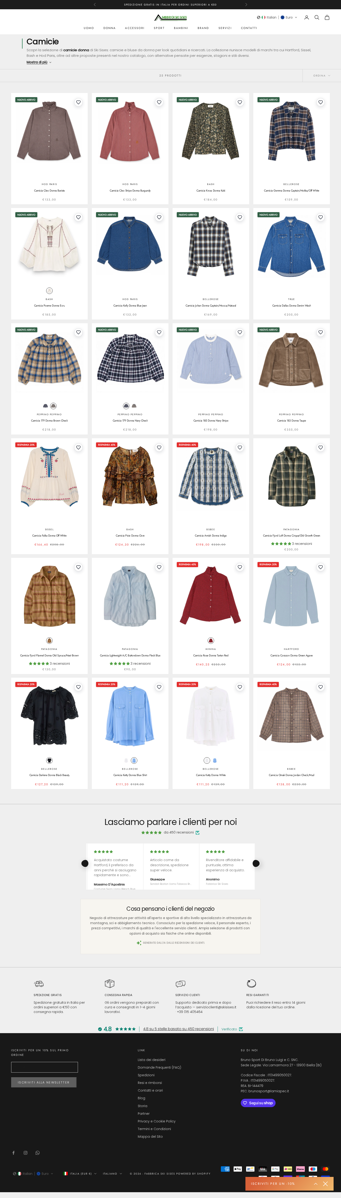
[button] (277, 17)
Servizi (225, 28)
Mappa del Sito (150, 1136)
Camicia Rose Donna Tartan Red (210, 655)
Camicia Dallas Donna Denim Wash (291, 305)
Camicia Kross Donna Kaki (210, 190)
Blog (141, 1098)
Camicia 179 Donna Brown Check (49, 421)
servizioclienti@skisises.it (216, 1007)
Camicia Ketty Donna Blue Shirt (130, 775)
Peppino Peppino (49, 414)
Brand (203, 28)
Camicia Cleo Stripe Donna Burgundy (130, 190)
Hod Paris (49, 184)
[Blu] (45, 406)
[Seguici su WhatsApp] (37, 1152)
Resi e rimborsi (150, 1082)
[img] (151, 832)
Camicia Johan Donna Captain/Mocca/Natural (211, 305)
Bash (211, 184)
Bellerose (291, 184)
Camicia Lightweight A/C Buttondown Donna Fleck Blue (130, 655)
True (291, 299)
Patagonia (291, 529)
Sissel (49, 529)
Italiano (110, 1174)
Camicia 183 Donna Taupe (291, 421)
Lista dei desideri (151, 1059)
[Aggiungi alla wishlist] (78, 102)
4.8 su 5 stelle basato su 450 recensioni (178, 1029)
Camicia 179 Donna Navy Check (130, 421)
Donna (109, 28)
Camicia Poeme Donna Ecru (49, 305)
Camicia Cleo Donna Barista (49, 190)
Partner (144, 1113)
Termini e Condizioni (154, 1129)
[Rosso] (211, 640)
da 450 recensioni (179, 832)
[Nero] (49, 760)
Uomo (89, 28)
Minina (211, 649)
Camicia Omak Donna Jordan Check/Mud (291, 775)
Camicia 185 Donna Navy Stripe (210, 421)
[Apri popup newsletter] (315, 1183)
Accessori (134, 28)
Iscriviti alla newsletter (44, 1082)
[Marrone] (53, 406)
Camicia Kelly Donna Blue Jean (130, 305)
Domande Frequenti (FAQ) (159, 1067)
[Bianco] (126, 760)
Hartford (291, 649)
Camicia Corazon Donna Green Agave (291, 655)
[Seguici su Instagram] (25, 1152)
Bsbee (210, 529)
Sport (159, 28)
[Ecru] (49, 291)
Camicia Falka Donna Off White (49, 536)
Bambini (181, 28)
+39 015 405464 (190, 1012)
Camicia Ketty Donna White (211, 775)
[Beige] (49, 640)
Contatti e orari (150, 1090)
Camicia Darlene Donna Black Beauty (49, 775)
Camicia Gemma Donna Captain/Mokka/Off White (291, 190)
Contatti (249, 28)
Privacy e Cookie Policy (157, 1121)
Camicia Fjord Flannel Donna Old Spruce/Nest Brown (49, 655)
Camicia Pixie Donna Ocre (130, 536)
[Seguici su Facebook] (13, 1152)
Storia (142, 1106)
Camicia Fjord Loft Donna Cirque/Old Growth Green (291, 536)
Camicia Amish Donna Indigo (211, 536)
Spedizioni (146, 1075)
